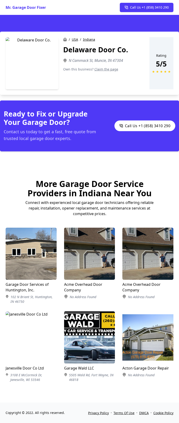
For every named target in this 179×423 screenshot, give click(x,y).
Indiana (89, 39)
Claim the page (106, 69)
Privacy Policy (98, 413)
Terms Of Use (124, 413)
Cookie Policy (163, 413)
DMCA (144, 413)
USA (75, 39)
